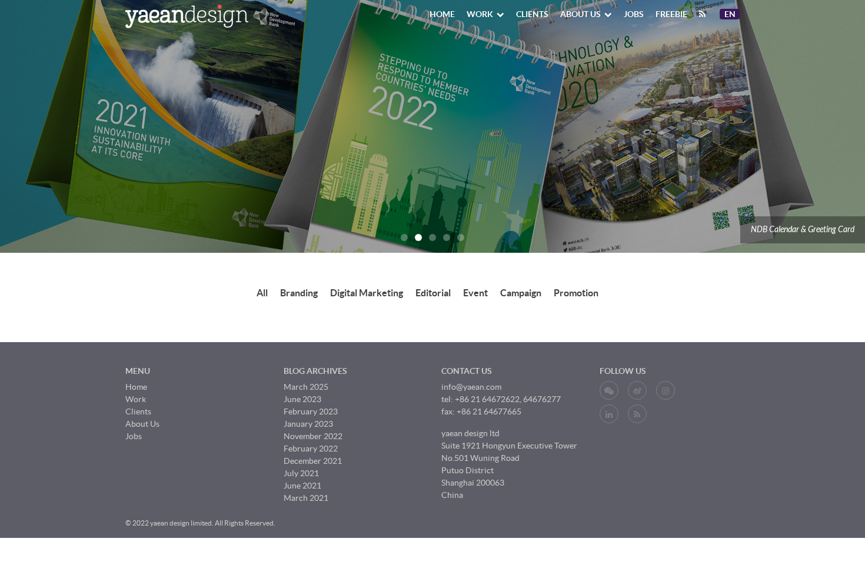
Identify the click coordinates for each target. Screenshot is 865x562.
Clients (532, 14)
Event (475, 292)
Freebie (671, 14)
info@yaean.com (471, 387)
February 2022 (311, 448)
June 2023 (302, 399)
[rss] (702, 14)
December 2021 (313, 461)
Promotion (576, 292)
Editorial (433, 292)
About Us (580, 14)
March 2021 (306, 498)
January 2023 (308, 424)
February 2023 (311, 411)
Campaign (520, 292)
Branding (299, 292)
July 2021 (301, 473)
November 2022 (313, 436)
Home (442, 14)
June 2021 (302, 485)
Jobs (634, 14)
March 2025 (306, 387)
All (262, 292)
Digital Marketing (366, 292)
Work (480, 14)
